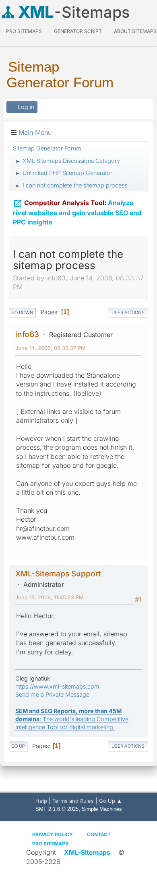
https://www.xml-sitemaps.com (57, 686)
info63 (27, 334)
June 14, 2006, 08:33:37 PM (50, 348)
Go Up (18, 746)
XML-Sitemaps (87, 852)
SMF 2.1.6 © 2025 (56, 809)
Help (41, 801)
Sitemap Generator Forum (60, 74)
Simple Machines (102, 809)
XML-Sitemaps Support (58, 573)
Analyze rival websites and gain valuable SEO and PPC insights (77, 212)
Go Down (22, 312)
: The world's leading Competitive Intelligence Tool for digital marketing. (71, 718)
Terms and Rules (73, 801)
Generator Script (78, 31)
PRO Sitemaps (24, 31)
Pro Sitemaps (50, 844)
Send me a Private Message (52, 694)
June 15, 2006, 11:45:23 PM (49, 597)
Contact (99, 834)
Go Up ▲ (110, 801)
